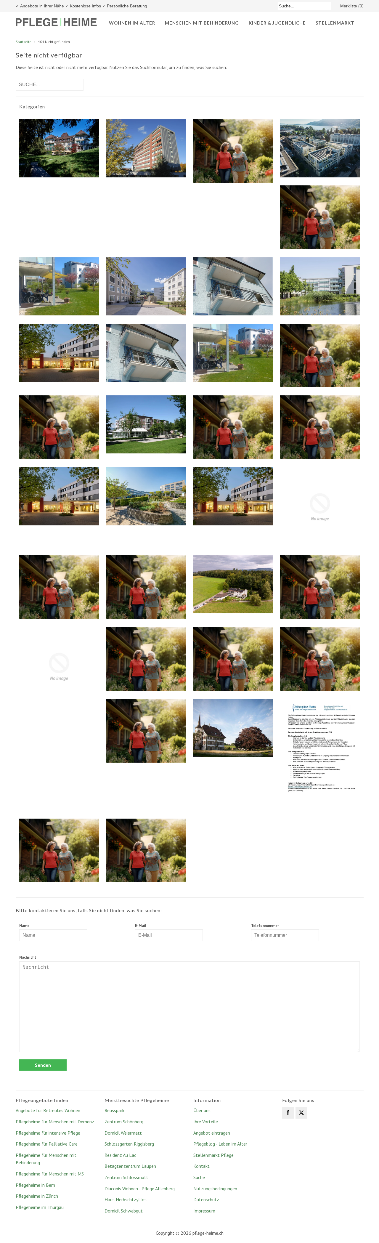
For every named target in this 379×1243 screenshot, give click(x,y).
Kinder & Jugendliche (277, 22)
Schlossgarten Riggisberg (129, 1144)
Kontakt (201, 1166)
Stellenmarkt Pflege (213, 1155)
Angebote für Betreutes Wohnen (48, 1110)
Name (24, 925)
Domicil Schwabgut (124, 1211)
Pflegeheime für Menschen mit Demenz (55, 1122)
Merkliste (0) (352, 6)
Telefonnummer (265, 925)
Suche (199, 1177)
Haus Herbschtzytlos (126, 1199)
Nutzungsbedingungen (215, 1188)
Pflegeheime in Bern (35, 1185)
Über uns (202, 1110)
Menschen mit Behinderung (202, 22)
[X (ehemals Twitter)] (301, 1113)
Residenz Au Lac (120, 1155)
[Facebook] (288, 1113)
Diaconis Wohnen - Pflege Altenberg (140, 1188)
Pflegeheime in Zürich (37, 1196)
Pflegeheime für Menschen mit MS (50, 1174)
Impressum (204, 1211)
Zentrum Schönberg (124, 1122)
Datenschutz (206, 1199)
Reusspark (114, 1110)
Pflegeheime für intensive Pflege (48, 1133)
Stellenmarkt (335, 22)
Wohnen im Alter (132, 22)
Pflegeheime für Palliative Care (47, 1144)
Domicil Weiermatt (123, 1133)
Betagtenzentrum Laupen (130, 1166)
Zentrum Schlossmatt (126, 1177)
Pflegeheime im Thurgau (40, 1207)
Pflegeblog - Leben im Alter (220, 1144)
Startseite (23, 41)
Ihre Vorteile (205, 1122)
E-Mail (140, 925)
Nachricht (27, 957)
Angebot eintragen (211, 1133)
